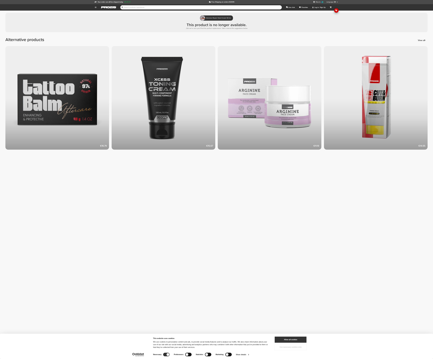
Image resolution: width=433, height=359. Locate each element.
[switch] (188, 354)
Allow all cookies (290, 340)
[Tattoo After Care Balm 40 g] (58, 99)
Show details (241, 355)
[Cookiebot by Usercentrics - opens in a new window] (138, 354)
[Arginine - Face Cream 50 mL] (271, 99)
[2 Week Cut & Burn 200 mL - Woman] (377, 99)
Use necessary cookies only (291, 347)
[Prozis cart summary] (331, 7)
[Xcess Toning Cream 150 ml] (165, 99)
